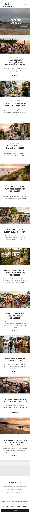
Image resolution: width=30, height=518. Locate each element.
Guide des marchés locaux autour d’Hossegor (15, 316)
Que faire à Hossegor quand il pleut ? (15, 360)
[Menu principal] (26, 4)
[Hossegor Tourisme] (8, 4)
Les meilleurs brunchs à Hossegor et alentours (15, 104)
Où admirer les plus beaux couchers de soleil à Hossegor (15, 442)
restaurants (18, 100)
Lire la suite (15, 75)
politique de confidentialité (20, 506)
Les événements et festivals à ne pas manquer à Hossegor (15, 62)
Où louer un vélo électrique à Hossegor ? (15, 231)
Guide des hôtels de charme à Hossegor (15, 147)
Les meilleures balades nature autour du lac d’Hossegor (15, 273)
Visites (18, 57)
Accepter (15, 510)
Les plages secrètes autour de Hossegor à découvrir (15, 189)
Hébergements (18, 143)
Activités (18, 227)
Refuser (15, 515)
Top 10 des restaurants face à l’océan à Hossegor (15, 400)
